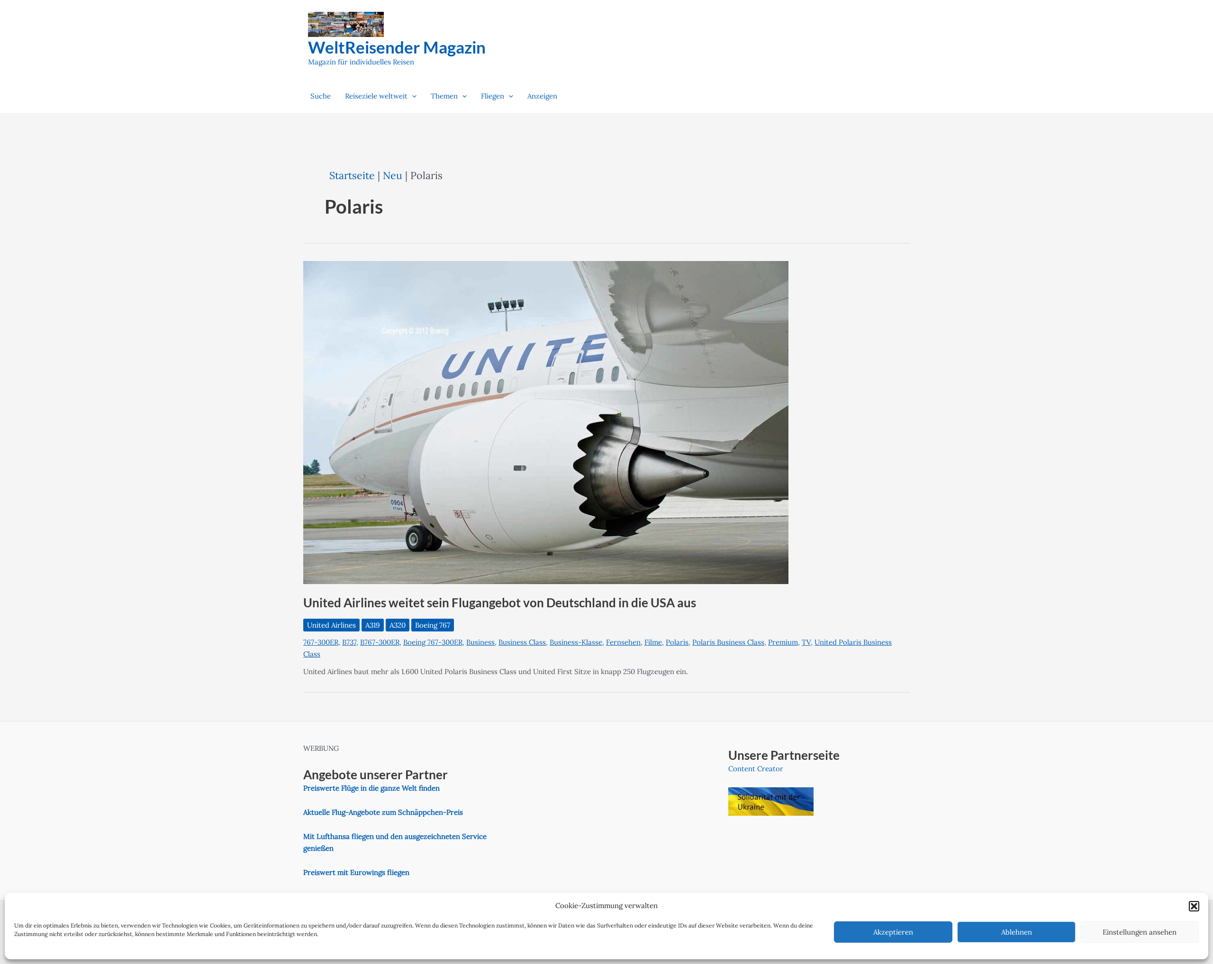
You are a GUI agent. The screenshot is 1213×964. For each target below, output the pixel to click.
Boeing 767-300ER (432, 642)
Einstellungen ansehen (1140, 932)
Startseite (352, 175)
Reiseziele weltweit (376, 95)
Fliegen (492, 95)
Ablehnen (1016, 932)
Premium (783, 642)
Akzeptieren (893, 932)
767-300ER (320, 642)
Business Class (522, 642)
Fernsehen (623, 642)
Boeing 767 (432, 625)
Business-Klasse (576, 642)
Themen (444, 95)
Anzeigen (542, 95)
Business (480, 642)
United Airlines (331, 625)
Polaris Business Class (728, 642)
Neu (392, 175)
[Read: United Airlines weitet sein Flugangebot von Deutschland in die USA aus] (545, 421)
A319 (372, 625)
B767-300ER (379, 642)
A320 (397, 625)
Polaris (677, 642)
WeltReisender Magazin (397, 47)
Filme (653, 642)
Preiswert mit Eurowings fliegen (356, 872)
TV (806, 642)
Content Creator (755, 768)
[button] (1194, 906)
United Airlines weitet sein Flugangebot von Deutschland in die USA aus (499, 602)
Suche (320, 95)
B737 (349, 642)
